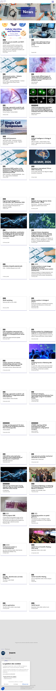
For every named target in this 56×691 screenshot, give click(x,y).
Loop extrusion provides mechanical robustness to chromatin (41, 456)
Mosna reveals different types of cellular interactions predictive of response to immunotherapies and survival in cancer (41, 78)
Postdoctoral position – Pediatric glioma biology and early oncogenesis (12, 77)
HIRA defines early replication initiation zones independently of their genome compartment (12, 457)
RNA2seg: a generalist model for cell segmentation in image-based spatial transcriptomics (13, 109)
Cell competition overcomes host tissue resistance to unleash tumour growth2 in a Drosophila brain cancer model (13, 333)
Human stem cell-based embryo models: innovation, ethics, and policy (40, 43)
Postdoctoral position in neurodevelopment (10, 547)
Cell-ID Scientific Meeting (38, 576)
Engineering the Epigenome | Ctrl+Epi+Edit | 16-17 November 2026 (14, 201)
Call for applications (9, 605)
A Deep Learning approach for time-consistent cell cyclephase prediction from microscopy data (14, 426)
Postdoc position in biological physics (40, 301)
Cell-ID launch (35, 605)
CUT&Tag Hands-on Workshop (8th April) (41, 363)
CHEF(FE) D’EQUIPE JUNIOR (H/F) (12, 266)
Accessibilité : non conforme (26, 688)
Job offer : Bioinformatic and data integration (13, 577)
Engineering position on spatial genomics (40, 516)
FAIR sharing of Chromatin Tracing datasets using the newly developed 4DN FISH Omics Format (13, 487)
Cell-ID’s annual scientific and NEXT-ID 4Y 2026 (13, 42)
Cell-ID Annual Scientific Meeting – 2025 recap (41, 547)
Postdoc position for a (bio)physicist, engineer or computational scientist (42, 332)
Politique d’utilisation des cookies (27, 686)
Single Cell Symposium (9, 138)
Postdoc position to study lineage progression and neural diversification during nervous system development (42, 268)
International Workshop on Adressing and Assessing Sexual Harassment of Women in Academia (42, 487)
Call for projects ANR (9, 515)
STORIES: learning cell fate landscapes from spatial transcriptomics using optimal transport (40, 427)
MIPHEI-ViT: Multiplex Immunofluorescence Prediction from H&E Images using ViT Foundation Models (42, 396)
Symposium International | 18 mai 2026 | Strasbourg (41, 169)
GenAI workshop (8, 300)
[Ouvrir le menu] (53, 2)
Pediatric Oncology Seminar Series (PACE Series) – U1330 (41, 201)
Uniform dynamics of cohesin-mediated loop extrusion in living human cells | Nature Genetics (12, 364)
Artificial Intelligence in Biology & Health (41, 139)
